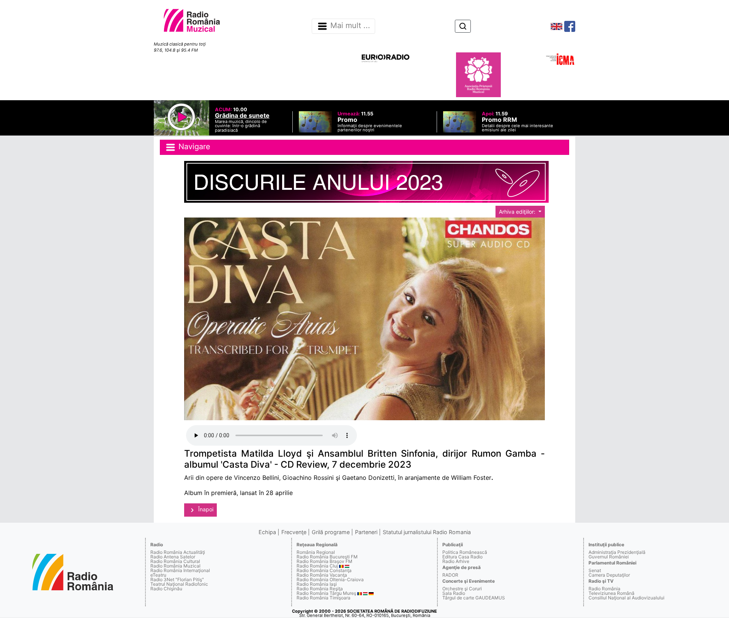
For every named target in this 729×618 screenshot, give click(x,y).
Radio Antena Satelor (172, 557)
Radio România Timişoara (323, 598)
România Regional (316, 552)
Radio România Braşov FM (324, 561)
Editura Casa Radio (462, 557)
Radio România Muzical (175, 566)
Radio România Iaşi (317, 584)
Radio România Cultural (175, 561)
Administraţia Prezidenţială (617, 552)
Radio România (604, 588)
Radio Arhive (455, 561)
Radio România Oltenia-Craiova (330, 579)
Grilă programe (331, 532)
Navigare (193, 146)
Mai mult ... (350, 25)
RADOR (450, 575)
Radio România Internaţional (180, 570)
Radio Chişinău (166, 588)
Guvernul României (609, 557)
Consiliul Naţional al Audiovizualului (626, 598)
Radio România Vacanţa (322, 575)
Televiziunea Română (611, 593)
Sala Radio (453, 593)
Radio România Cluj (317, 566)
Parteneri (366, 532)
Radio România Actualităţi (177, 552)
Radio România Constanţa (324, 570)
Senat (595, 570)
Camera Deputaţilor (609, 575)
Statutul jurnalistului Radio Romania (427, 532)
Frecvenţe (293, 532)
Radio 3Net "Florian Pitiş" (177, 579)
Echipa (267, 532)
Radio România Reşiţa (320, 588)
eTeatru (158, 575)
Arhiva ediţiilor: (518, 211)
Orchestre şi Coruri (462, 588)
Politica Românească (464, 552)
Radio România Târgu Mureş (326, 593)
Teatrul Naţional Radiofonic (179, 584)
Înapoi (205, 509)
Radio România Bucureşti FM (327, 557)
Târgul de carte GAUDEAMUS (473, 598)
